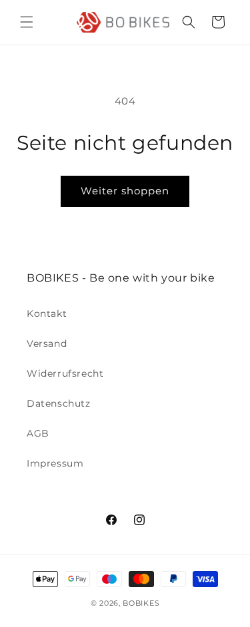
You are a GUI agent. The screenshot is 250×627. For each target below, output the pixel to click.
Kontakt (47, 313)
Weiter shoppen (125, 190)
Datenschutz (59, 403)
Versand (47, 343)
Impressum (55, 463)
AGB (38, 433)
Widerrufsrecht (65, 373)
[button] (26, 22)
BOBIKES (141, 603)
